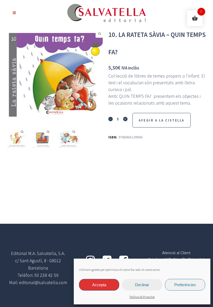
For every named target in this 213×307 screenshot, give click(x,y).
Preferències (185, 285)
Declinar (142, 285)
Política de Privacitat (142, 297)
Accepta (99, 285)
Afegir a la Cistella (161, 120)
